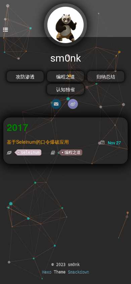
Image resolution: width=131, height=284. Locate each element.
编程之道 (65, 76)
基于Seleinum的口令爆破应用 (38, 141)
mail (56, 104)
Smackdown (78, 272)
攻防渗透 (25, 76)
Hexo (46, 272)
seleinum (30, 152)
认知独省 (65, 89)
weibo (73, 104)
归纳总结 (105, 76)
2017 (17, 127)
